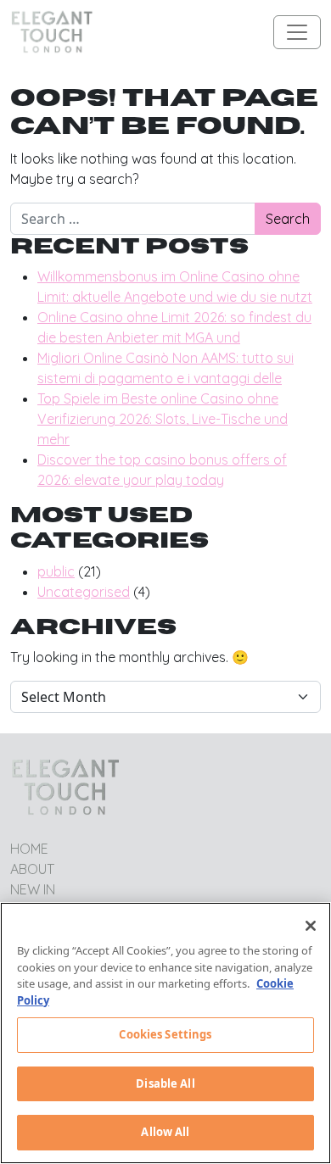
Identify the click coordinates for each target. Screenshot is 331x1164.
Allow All (165, 1131)
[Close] (310, 925)
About (32, 868)
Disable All (165, 1083)
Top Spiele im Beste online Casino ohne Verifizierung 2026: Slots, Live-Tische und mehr (162, 419)
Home (29, 848)
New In (32, 889)
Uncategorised (83, 591)
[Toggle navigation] (297, 32)
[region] (165, 1033)
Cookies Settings (165, 1034)
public (56, 571)
